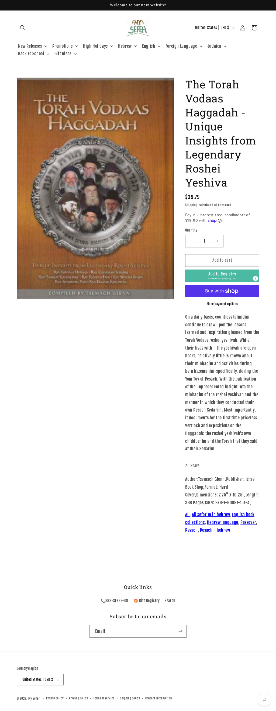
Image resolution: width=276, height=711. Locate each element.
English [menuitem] (148, 46)
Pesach (191, 530)
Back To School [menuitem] (31, 53)
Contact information (158, 698)
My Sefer (34, 698)
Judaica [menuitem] (214, 46)
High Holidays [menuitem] (95, 46)
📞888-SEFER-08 (114, 600)
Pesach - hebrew (215, 530)
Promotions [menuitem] (62, 46)
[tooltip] (255, 278)
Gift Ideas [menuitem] (62, 53)
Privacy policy (78, 698)
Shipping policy (130, 698)
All (187, 514)
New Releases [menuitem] (30, 46)
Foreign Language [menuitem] (181, 46)
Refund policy (55, 698)
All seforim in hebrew (211, 514)
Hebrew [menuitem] (125, 46)
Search (170, 600)
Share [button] (195, 465)
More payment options (222, 304)
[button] (23, 28)
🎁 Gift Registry (146, 600)
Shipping (191, 205)
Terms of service (104, 698)
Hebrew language (222, 522)
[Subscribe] (180, 631)
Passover (248, 522)
